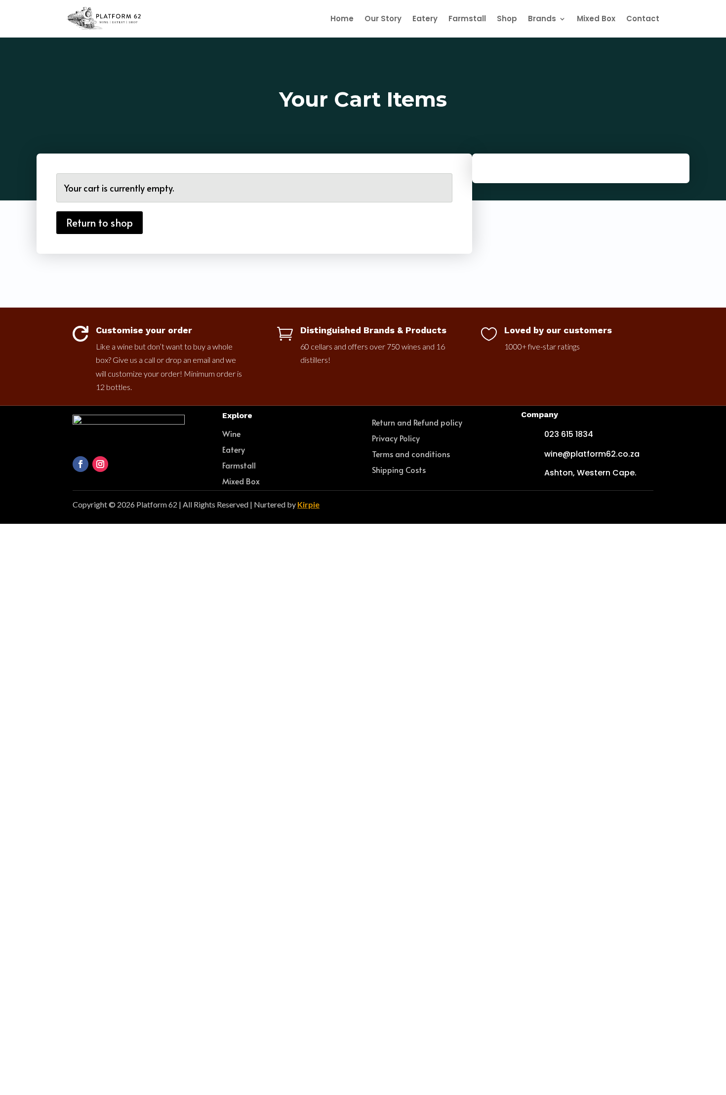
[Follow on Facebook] (80, 464)
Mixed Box (596, 18)
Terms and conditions (411, 453)
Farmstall (467, 18)
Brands (542, 18)
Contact (642, 18)
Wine (231, 433)
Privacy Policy (396, 437)
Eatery (425, 18)
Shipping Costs (399, 469)
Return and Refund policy (417, 422)
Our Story (383, 18)
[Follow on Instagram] (100, 464)
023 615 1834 (568, 434)
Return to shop (99, 223)
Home (342, 18)
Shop (507, 18)
